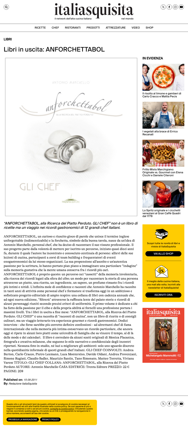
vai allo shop (163, 253)
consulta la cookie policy (62, 409)
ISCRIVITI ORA (163, 295)
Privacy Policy (50, 419)
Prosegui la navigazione (22, 419)
